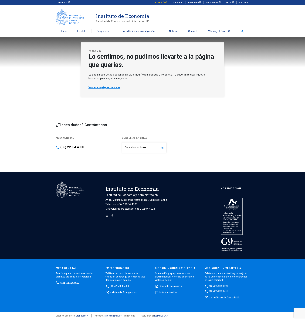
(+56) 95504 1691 (218, 286)
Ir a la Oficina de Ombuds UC (224, 297)
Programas (104, 31)
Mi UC (229, 2)
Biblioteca (193, 2)
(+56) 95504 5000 (119, 286)
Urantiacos (81, 315)
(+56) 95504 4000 (69, 282)
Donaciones (212, 2)
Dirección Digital (112, 315)
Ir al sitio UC (62, 2)
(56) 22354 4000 (72, 147)
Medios (178, 2)
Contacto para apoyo (170, 286)
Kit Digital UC (160, 315)
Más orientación (168, 292)
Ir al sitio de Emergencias (123, 292)
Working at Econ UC (219, 31)
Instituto (81, 31)
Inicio (64, 31)
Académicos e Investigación (141, 31)
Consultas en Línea (144, 147)
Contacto (193, 31)
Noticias (173, 31)
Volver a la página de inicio (105, 87)
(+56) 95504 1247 (218, 291)
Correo (244, 2)
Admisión (160, 2)
